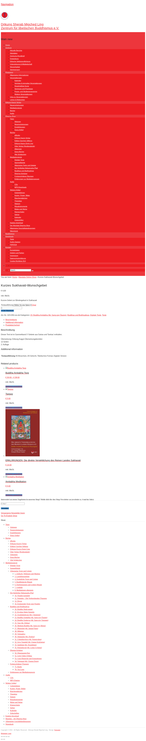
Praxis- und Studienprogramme (26, 91)
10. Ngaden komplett (22, 596)
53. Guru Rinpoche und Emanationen (28, 659)
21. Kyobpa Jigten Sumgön (24, 612)
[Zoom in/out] (2, 736)
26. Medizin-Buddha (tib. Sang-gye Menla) (30, 626)
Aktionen (18, 121)
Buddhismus (9, 234)
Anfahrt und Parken (17, 253)
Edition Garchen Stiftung (23, 141)
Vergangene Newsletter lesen (13, 513)
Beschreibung (11, 320)
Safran (17, 214)
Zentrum (8, 48)
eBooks (17, 135)
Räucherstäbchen (21, 198)
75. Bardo (18, 667)
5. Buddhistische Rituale (23, 582)
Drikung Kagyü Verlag (13, 102)
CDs (16, 184)
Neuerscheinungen (17, 105)
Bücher (12, 111)
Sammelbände (20, 163)
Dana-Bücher (19, 152)
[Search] (32, 270)
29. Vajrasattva (20, 634)
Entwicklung (14, 59)
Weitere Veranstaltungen (23, 94)
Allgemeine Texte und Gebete (25, 165)
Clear (34, 305)
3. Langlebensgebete (22, 576)
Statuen (17, 204)
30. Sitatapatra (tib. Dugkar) (25, 637)
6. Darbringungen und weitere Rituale (28, 585)
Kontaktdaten (15, 250)
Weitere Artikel (15, 190)
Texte (12, 239)
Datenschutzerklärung (18, 258)
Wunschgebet (15, 67)
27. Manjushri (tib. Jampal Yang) (26, 628)
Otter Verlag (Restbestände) (25, 146)
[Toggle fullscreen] (4, 736)
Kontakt (8, 247)
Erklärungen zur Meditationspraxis (27, 179)
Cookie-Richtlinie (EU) (18, 261)
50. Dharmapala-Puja (22, 653)
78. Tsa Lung (19, 669)
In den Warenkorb (7, 311)
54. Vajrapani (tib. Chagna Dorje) (27, 661)
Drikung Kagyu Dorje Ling (24, 143)
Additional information (14, 322)
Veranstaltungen (16, 78)
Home (7, 45)
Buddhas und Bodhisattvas (24, 171)
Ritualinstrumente (21, 206)
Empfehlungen (20, 127)
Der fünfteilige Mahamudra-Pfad (26, 168)
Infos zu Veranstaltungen (19, 97)
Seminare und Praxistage (24, 89)
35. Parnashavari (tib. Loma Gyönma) (28, 648)
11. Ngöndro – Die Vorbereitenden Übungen (31, 598)
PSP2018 (13, 245)
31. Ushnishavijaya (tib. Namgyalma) (28, 639)
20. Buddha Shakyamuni (24, 609)
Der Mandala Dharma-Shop (20, 225)
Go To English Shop (9, 516)
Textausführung (7, 305)
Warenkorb (14, 231)
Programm (9, 72)
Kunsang (57, 730)
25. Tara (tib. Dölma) (22, 623)
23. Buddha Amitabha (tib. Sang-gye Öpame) (48, 315)
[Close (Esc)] (9, 736)
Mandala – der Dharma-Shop (15, 719)
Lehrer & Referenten (17, 100)
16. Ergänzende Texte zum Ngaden (27, 604)
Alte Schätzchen (20, 154)
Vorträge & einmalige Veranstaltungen (28, 83)
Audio (12, 113)
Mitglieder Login (6, 733)
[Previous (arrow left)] (2, 739)
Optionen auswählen (13, 387)
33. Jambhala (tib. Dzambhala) (26, 645)
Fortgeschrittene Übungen (24, 176)
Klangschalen (19, 212)
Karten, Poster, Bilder (22, 195)
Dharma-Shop (10, 116)
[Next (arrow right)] (4, 739)
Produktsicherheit (12, 325)
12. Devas (18, 601)
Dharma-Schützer (21, 173)
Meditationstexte (16, 108)
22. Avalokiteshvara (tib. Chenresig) (27, 615)
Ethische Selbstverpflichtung (20, 61)
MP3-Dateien (15, 680)
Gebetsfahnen (20, 193)
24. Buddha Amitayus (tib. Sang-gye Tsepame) (31, 620)
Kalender (18, 80)
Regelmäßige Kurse (22, 86)
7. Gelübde (19, 587)
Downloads (9, 236)
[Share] (6, 736)
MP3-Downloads (20, 187)
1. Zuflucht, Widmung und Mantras (27, 574)
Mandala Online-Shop (27, 277)
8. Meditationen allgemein (24, 590)
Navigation (7, 4)
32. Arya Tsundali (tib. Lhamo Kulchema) (30, 642)
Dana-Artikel (19, 130)
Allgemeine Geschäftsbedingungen (22, 228)
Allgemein (18, 149)
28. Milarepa (19, 631)
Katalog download (16, 223)
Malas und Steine (21, 209)
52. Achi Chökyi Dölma (23, 656)
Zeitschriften (19, 220)
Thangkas (18, 201)
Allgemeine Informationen (19, 75)
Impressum (14, 255)
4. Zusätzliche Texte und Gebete (26, 579)
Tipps (12, 119)
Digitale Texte (19, 160)
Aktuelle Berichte (16, 50)
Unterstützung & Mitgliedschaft (21, 64)
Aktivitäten (13, 53)
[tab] (75, 319)
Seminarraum (15, 70)
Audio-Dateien (15, 242)
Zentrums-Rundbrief (17, 56)
